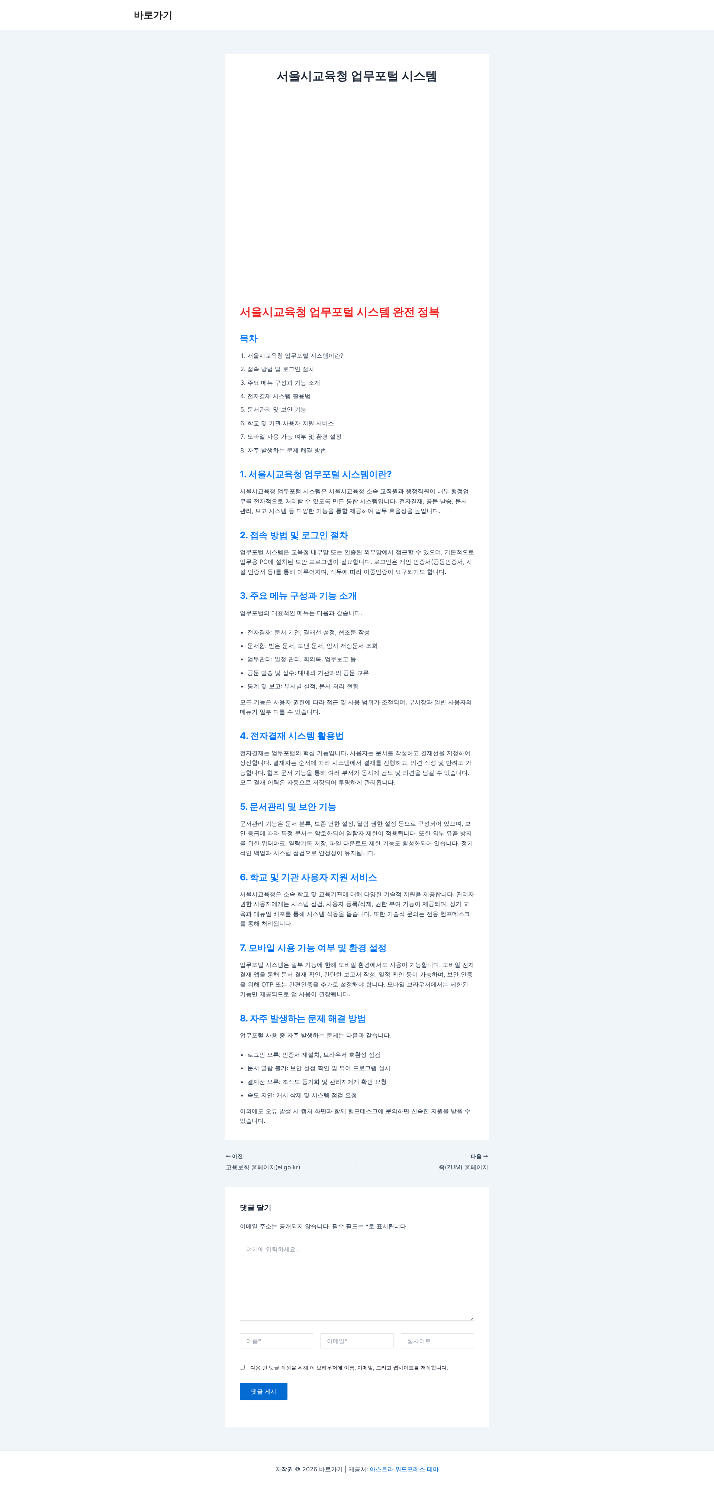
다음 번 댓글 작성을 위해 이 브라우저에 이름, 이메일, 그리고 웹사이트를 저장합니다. (349, 1367)
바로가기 (153, 14)
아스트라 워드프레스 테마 (404, 1469)
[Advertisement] (357, 147)
